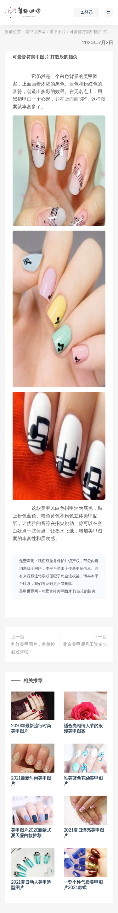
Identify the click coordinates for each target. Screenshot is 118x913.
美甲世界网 (35, 32)
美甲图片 (57, 32)
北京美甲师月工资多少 (85, 644)
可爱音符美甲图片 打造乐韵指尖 (68, 591)
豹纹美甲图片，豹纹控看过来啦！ (33, 648)
